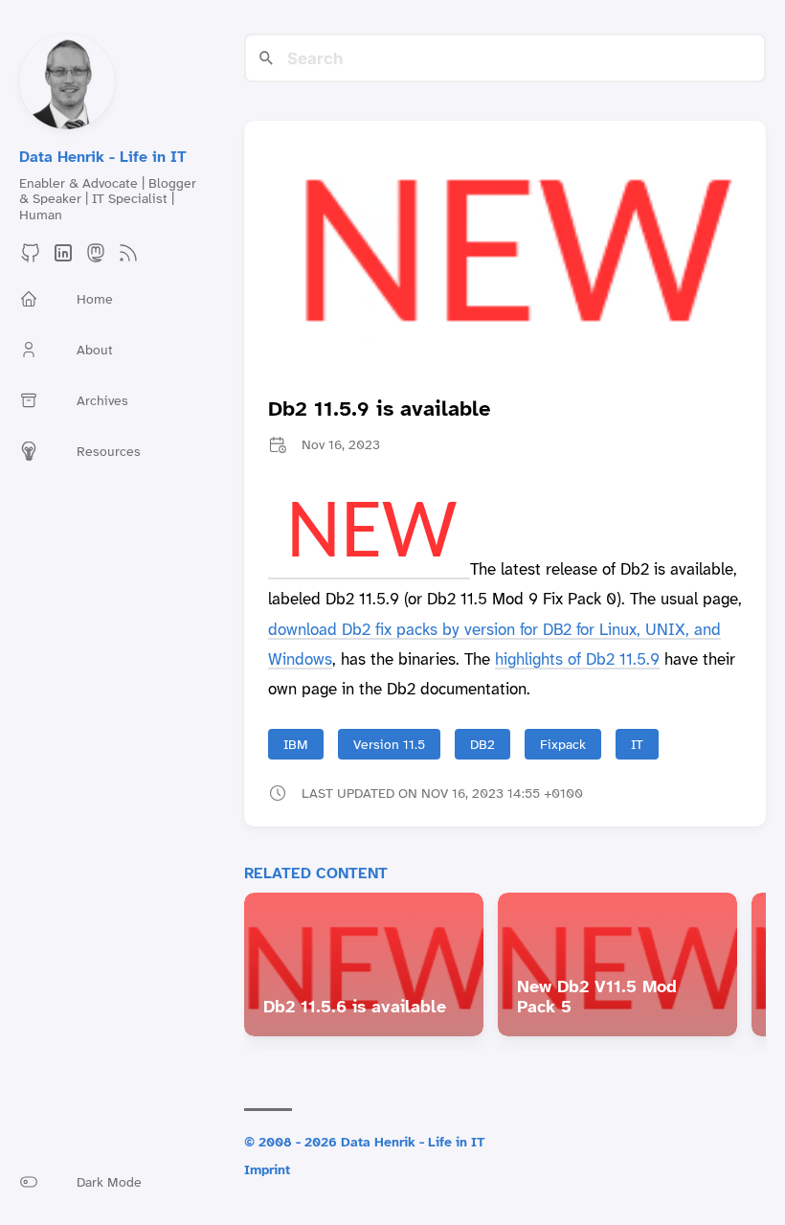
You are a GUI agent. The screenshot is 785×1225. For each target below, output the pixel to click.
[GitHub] (30, 259)
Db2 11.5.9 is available (379, 408)
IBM (295, 744)
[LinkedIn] (63, 259)
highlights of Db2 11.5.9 (577, 658)
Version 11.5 (389, 744)
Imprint (267, 1169)
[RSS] (128, 259)
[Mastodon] (95, 259)
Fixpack (563, 744)
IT (637, 744)
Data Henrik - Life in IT (103, 157)
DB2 (482, 744)
